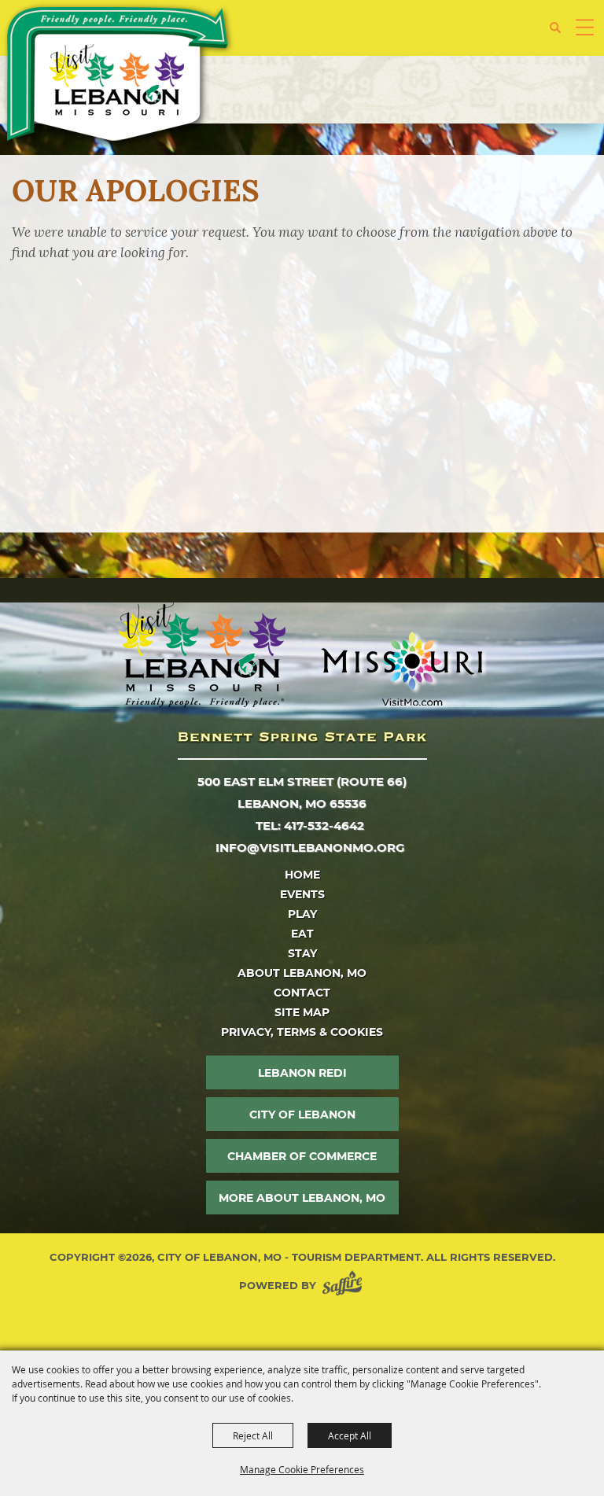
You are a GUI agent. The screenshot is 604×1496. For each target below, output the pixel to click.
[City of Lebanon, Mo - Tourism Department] (119, 76)
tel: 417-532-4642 (310, 825)
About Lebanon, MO (302, 972)
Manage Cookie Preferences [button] (302, 1469)
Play (302, 913)
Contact (302, 992)
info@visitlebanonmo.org (310, 847)
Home (302, 874)
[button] (561, 33)
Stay (302, 953)
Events (302, 894)
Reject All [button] (253, 1435)
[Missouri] (401, 668)
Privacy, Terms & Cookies (302, 1031)
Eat (302, 933)
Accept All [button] (349, 1435)
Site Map (302, 1012)
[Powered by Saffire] (345, 1285)
